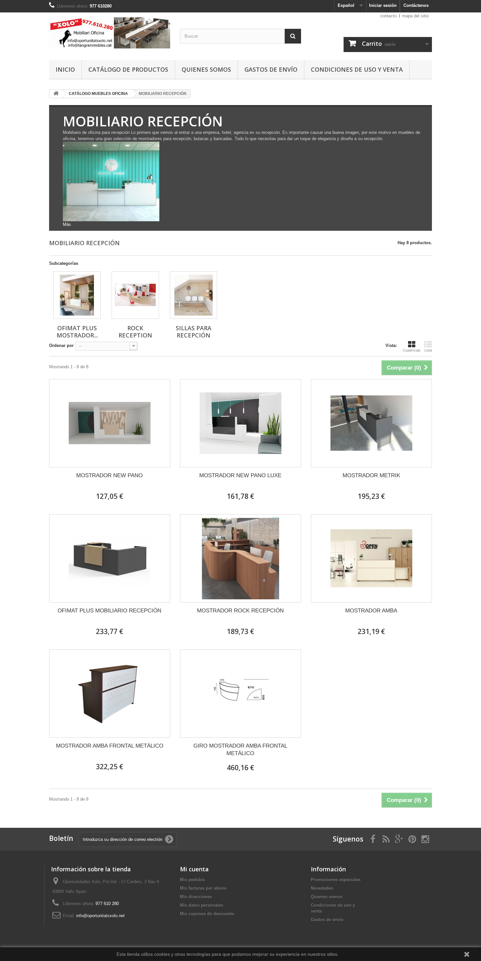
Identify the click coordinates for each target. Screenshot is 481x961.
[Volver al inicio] (56, 94)
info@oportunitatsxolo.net (100, 915)
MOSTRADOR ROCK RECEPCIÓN (240, 610)
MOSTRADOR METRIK (371, 475)
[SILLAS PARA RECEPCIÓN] (193, 295)
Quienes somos (206, 69)
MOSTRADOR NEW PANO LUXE (240, 475)
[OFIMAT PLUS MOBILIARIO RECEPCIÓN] (109, 558)
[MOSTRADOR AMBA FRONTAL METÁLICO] (109, 693)
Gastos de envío (270, 69)
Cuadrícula (411, 350)
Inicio (65, 69)
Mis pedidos (192, 879)
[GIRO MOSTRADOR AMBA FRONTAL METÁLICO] (240, 693)
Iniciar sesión (383, 5)
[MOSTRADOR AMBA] (371, 558)
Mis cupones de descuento (207, 913)
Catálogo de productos (128, 69)
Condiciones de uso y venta (357, 69)
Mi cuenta (194, 869)
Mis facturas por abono (203, 888)
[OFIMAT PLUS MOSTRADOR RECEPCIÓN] (77, 295)
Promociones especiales (336, 879)
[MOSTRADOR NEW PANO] (109, 423)
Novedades (322, 888)
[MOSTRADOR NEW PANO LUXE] (240, 423)
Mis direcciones (196, 896)
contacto (388, 15)
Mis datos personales (201, 905)
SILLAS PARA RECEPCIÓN (193, 331)
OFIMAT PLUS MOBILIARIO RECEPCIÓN (109, 610)
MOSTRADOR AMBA (371, 610)
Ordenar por (61, 345)
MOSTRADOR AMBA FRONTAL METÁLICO (109, 746)
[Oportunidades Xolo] (109, 32)
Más (67, 224)
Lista (428, 350)
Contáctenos (416, 5)
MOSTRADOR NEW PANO (109, 475)
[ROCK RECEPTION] (135, 295)
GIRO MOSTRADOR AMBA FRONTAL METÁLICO (240, 749)
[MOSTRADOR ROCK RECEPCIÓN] (240, 558)
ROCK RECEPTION (135, 331)
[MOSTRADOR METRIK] (371, 423)
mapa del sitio (415, 15)
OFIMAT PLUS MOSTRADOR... (77, 331)
